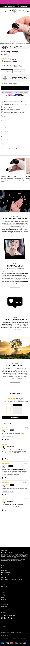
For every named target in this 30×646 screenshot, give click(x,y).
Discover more (15, 381)
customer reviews (5, 581)
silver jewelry (4, 604)
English (4, 626)
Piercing (3, 597)
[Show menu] (2, 11)
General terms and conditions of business (11, 579)
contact (3, 584)
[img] (5, 427)
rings (2, 602)
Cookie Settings (4, 635)
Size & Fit (3, 128)
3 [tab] (14, 41)
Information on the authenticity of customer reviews (13, 638)
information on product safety (9, 148)
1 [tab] (11, 41)
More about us (15, 286)
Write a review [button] (15, 417)
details (3, 124)
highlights (3, 116)
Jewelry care (4, 570)
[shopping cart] (28, 11)
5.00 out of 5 (19, 398)
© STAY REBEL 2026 (5, 632)
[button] (5, 59)
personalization (5, 120)
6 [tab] (19, 41)
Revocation (4, 586)
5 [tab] (17, 41)
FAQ (2, 144)
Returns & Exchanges (6, 574)
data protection (19, 632)
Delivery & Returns (6, 140)
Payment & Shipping (6, 572)
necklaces (3, 599)
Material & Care (5, 132)
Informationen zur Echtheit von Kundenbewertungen (15, 401)
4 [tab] (16, 41)
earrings (3, 595)
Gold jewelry (4, 606)
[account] (24, 11)
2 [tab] (12, 41)
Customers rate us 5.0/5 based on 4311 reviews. (18, 4)
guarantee (4, 136)
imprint (12, 632)
